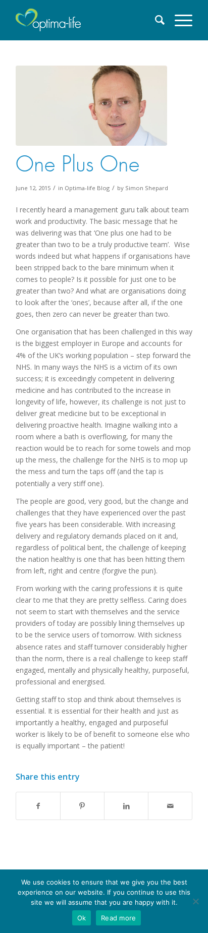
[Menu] (178, 20)
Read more (118, 918)
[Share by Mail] (170, 806)
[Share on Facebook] (38, 806)
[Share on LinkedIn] (126, 806)
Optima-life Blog (87, 188)
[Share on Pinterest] (82, 806)
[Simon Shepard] (91, 106)
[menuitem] (155, 20)
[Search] (155, 20)
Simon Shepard (146, 188)
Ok (81, 918)
